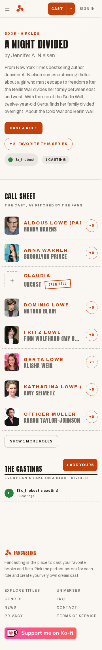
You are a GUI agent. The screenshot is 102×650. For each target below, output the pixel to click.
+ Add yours (80, 465)
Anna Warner (46, 250)
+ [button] (12, 280)
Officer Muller (50, 414)
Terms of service (77, 616)
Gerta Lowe (44, 359)
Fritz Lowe (42, 332)
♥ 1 (92, 362)
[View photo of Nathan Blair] (12, 308)
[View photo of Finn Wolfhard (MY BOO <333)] (12, 335)
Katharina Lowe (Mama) (52, 386)
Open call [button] (57, 284)
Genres (13, 599)
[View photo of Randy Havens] (12, 226)
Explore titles (22, 591)
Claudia (37, 275)
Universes (68, 591)
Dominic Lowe (46, 304)
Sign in (87, 9)
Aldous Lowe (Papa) (52, 223)
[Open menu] (7, 9)
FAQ (61, 599)
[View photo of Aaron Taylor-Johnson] (12, 417)
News (10, 607)
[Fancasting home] (20, 9)
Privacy (14, 616)
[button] (71, 9)
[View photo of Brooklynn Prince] (12, 253)
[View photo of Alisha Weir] (12, 362)
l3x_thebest (22, 160)
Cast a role (24, 128)
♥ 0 (91, 226)
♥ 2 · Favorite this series (38, 144)
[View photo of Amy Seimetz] (12, 389)
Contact (67, 607)
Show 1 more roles (31, 441)
